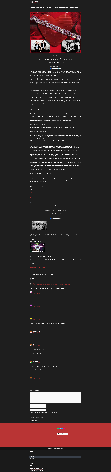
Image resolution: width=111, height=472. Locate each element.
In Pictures (32, 458)
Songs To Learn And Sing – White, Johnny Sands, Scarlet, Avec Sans (43, 231)
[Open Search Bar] (80, 2)
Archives (58, 431)
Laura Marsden (47, 284)
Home (31, 4)
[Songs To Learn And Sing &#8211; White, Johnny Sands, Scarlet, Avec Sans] (39, 229)
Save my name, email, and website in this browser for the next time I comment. (45, 412)
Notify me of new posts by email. (37, 417)
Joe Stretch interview (41, 284)
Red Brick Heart (60, 284)
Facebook (32, 194)
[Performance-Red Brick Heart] (37, 251)
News (31, 454)
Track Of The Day (33, 453)
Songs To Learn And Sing (34, 461)
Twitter (31, 197)
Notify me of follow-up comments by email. (39, 414)
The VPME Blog (66, 2)
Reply (32, 299)
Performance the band (53, 284)
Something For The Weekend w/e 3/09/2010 (38, 267)
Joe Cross (32, 284)
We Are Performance (66, 284)
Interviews (33, 4)
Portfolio (73, 2)
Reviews (31, 460)
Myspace (31, 192)
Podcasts (31, 463)
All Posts (31, 451)
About (62, 2)
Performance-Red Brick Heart (36, 254)
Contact (77, 2)
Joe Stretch (36, 284)
